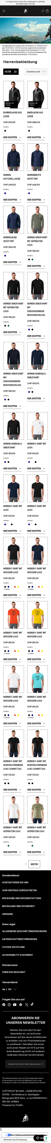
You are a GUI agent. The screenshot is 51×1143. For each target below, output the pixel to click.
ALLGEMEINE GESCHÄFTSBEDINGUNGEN (24, 931)
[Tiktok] (32, 1004)
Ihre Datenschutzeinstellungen (27, 1135)
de (3, 989)
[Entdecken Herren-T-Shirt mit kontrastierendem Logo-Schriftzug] (13, 743)
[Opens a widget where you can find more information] (40, 1138)
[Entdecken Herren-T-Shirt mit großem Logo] (13, 550)
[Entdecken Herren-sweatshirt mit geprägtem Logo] (37, 219)
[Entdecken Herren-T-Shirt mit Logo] (37, 426)
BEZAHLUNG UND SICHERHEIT (18, 906)
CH (9, 989)
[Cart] (47, 11)
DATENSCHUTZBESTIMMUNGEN (19, 939)
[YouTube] (14, 1004)
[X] (26, 1004)
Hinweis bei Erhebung (15, 1139)
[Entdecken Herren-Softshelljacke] (13, 157)
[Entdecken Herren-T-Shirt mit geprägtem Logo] (13, 809)
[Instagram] (9, 1004)
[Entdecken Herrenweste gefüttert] (37, 157)
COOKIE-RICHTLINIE (13, 947)
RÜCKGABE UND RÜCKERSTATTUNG (21, 898)
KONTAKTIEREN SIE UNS (15, 882)
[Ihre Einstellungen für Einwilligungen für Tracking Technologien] (46, 1138)
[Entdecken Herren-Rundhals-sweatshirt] (37, 355)
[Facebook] (3, 1004)
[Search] (42, 11)
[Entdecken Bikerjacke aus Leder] (37, 94)
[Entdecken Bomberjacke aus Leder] (13, 94)
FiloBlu (19, 1105)
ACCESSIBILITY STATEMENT (17, 955)
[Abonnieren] (42, 1064)
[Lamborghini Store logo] (26, 11)
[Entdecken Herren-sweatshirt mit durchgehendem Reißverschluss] (37, 285)
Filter (8, 71)
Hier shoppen (10, 137)
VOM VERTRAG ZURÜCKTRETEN (19, 890)
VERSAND (7, 914)
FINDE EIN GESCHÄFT (13, 972)
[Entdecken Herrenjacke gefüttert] (13, 219)
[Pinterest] (20, 1004)
